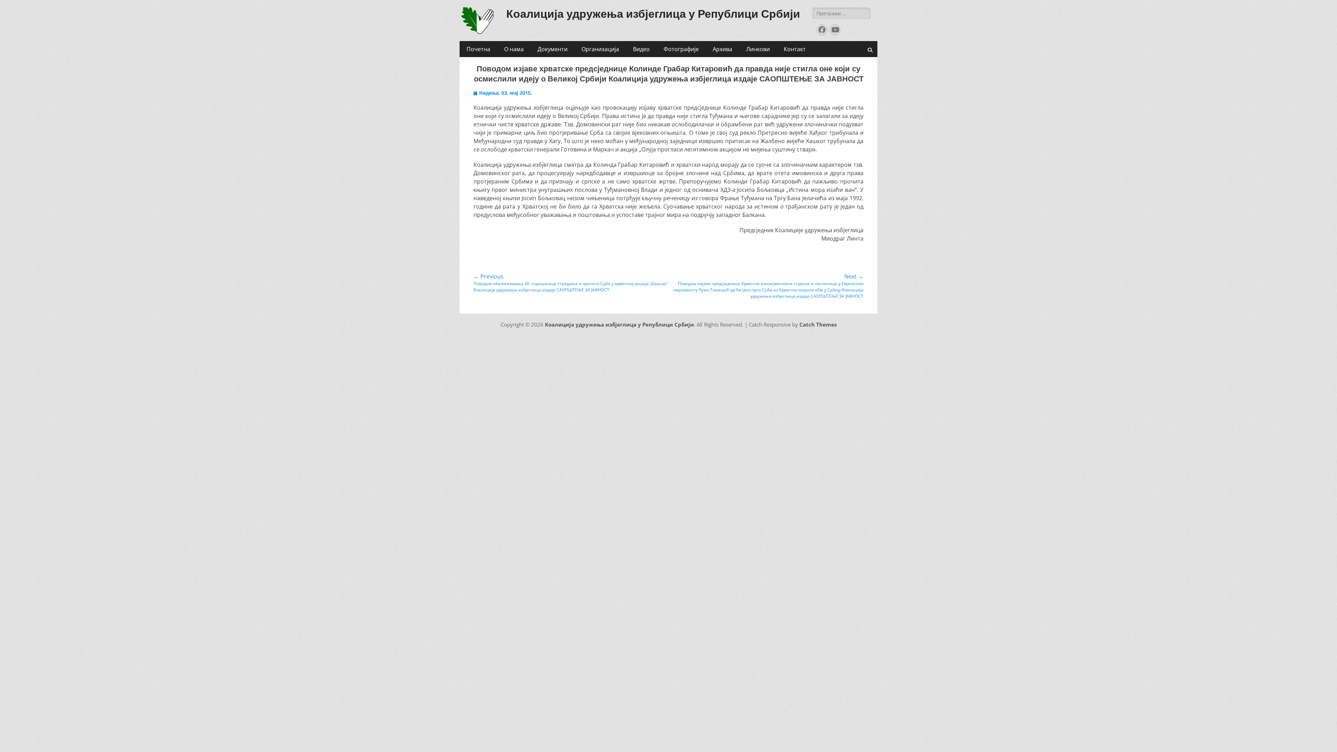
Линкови (758, 49)
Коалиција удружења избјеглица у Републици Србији (653, 14)
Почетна (478, 49)
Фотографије (681, 49)
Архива (722, 49)
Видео (641, 49)
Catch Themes (818, 324)
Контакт (795, 49)
